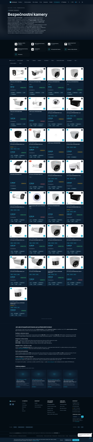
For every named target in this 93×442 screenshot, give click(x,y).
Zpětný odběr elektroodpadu (52, 414)
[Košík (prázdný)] (82, 2)
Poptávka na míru (77, 409)
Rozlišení (39, 60)
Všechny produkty (63, 404)
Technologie (24, 405)
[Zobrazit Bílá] (68, 203)
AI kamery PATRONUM (19, 358)
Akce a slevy (62, 406)
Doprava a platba (63, 410)
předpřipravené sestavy (12, 31)
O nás (41, 2)
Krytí (75, 60)
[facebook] (10, 404)
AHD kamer (30, 24)
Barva (20, 63)
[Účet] (79, 2)
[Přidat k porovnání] (25, 69)
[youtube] (13, 404)
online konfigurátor (51, 361)
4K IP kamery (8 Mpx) (14, 26)
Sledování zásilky (77, 411)
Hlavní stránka (10, 7)
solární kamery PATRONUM (23, 348)
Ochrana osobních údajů (51, 406)
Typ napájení (69, 60)
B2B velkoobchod (63, 408)
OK (82, 416)
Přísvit (52, 60)
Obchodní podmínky (51, 404)
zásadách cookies (36, 440)
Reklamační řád (50, 410)
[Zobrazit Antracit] (67, 203)
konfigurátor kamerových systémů (30, 30)
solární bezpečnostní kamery (24, 28)
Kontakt (51, 2)
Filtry (28, 60)
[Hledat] (68, 2)
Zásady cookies (50, 408)
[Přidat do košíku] (25, 79)
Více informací (77, 421)
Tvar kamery (46, 60)
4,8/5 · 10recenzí (76, 408)
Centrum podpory (27, 2)
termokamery (22, 27)
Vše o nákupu (35, 2)
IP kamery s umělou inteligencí (26, 26)
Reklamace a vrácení (51, 412)
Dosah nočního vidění (60, 60)
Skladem (34, 60)
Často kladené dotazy (39, 405)
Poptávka (64, 2)
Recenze (23, 410)
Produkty (20, 2)
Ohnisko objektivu (13, 63)
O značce (24, 403)
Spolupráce (45, 2)
